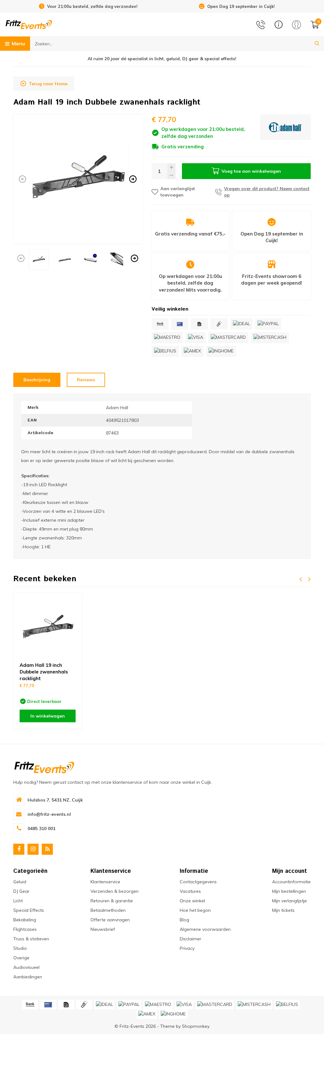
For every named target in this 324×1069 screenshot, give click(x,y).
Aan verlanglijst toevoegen (177, 192)
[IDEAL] (241, 324)
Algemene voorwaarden (205, 929)
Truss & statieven (31, 939)
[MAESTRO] (167, 337)
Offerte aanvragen (110, 920)
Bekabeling (24, 920)
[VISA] (195, 337)
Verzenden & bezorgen (114, 891)
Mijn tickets (283, 910)
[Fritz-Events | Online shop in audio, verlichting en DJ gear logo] (29, 24)
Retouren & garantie (111, 901)
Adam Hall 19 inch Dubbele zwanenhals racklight (44, 671)
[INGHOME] (221, 351)
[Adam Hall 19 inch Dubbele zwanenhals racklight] (48, 628)
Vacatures (190, 891)
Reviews (86, 380)
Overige (21, 958)
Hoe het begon (195, 910)
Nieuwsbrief (102, 929)
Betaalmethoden (108, 910)
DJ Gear (21, 891)
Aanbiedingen (27, 977)
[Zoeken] (317, 43)
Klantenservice (105, 882)
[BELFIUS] (165, 351)
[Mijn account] (296, 24)
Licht (18, 901)
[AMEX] (192, 351)
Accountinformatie (291, 882)
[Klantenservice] (279, 25)
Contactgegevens (198, 882)
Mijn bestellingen (289, 891)
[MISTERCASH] (270, 337)
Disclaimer (190, 939)
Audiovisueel (26, 967)
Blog (184, 920)
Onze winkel (192, 901)
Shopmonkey (195, 1026)
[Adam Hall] (285, 132)
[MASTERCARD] (228, 337)
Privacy (187, 948)
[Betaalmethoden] (160, 324)
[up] (171, 167)
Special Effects (28, 910)
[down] (171, 175)
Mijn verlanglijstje (289, 901)
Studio (20, 948)
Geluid (19, 882)
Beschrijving (36, 380)
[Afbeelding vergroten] (77, 178)
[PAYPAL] (268, 324)
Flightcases (25, 929)
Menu (18, 43)
